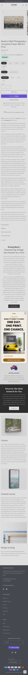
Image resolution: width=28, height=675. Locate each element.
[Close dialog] (25, 313)
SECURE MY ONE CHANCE (14, 360)
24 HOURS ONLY (14, 316)
